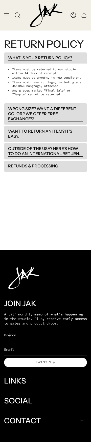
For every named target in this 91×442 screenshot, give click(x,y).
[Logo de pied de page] (23, 278)
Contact (22, 420)
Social (18, 400)
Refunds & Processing (33, 165)
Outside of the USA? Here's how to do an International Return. (44, 151)
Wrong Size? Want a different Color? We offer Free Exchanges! (42, 113)
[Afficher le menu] (7, 15)
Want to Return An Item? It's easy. (40, 134)
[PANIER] (84, 15)
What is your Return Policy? (40, 57)
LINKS (15, 381)
